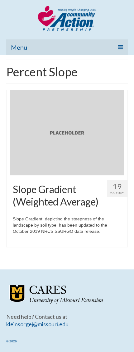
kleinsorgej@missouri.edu (37, 324)
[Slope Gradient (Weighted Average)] (67, 132)
